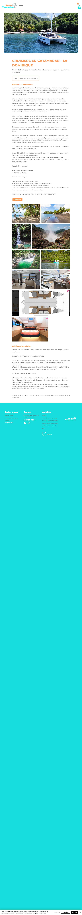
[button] (79, 7)
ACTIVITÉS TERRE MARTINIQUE (50, 420)
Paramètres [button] (57, 912)
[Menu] (21, 7)
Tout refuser (65, 912)
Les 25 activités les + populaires (49, 425)
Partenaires (9, 423)
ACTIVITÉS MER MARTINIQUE (49, 418)
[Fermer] (80, 912)
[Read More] (44, 434)
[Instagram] (29, 423)
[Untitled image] (26, 213)
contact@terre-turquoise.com (31, 415)
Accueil (44, 415)
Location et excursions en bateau (50, 423)
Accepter (74, 912)
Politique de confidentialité (11, 418)
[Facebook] (25, 423)
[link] (17, 199)
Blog (43, 428)
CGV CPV (7, 420)
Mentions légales (9, 415)
